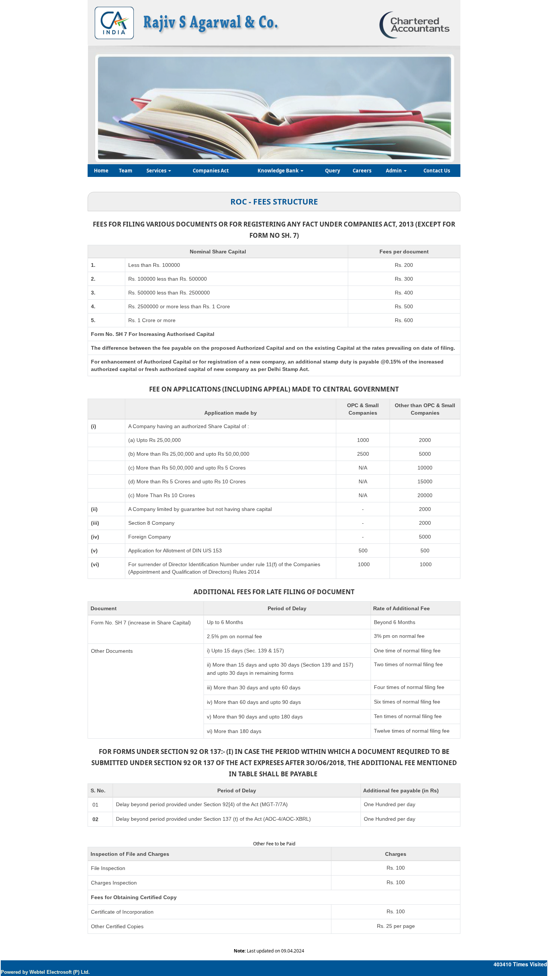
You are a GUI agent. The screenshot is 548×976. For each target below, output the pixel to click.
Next (426, 101)
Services (157, 170)
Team (125, 170)
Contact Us (436, 170)
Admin (394, 170)
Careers (362, 170)
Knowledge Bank (279, 170)
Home (101, 170)
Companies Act (211, 170)
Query (332, 170)
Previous (118, 101)
